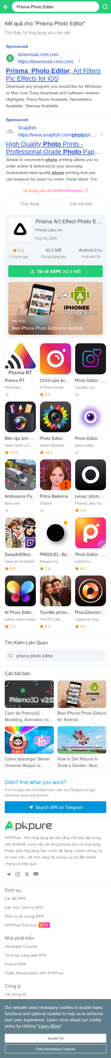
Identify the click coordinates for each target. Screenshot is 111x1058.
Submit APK (15, 964)
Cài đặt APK (15, 898)
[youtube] (36, 874)
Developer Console (21, 946)
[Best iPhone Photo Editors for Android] (55, 308)
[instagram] (17, 874)
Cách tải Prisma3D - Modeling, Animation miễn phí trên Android (29, 716)
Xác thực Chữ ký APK (24, 907)
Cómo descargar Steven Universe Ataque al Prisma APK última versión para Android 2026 (27, 762)
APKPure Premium (21, 925)
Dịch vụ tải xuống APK (24, 916)
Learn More (49, 1026)
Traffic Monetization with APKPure (34, 973)
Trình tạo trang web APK (26, 955)
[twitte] (26, 874)
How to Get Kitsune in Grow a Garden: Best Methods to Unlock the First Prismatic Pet (78, 762)
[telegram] (8, 874)
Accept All (56, 1038)
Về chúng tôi (15, 994)
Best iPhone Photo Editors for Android (47, 328)
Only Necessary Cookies (55, 1048)
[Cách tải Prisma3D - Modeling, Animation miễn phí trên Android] (29, 694)
